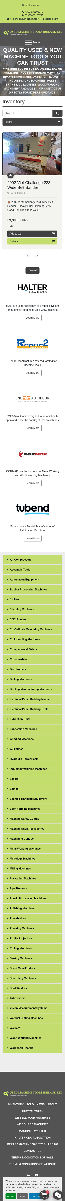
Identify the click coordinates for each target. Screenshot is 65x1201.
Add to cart (16, 233)
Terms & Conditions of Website (32, 1164)
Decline (22, 1196)
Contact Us (32, 1151)
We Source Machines (32, 1124)
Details (14, 241)
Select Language (31, 5)
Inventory (16, 1104)
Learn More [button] (32, 317)
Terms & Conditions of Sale (33, 1157)
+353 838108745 (34, 11)
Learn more (36, 1196)
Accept (10, 1196)
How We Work (32, 1111)
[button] (24, 89)
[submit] (57, 113)
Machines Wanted (32, 1131)
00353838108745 (34, 15)
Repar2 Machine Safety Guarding (32, 1144)
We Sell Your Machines (32, 1117)
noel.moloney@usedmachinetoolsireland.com (34, 18)
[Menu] (28, 43)
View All (32, 270)
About (52, 1104)
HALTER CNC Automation (32, 1137)
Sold (30, 1104)
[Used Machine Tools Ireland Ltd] (32, 1093)
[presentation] (28, 254)
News (40, 1104)
